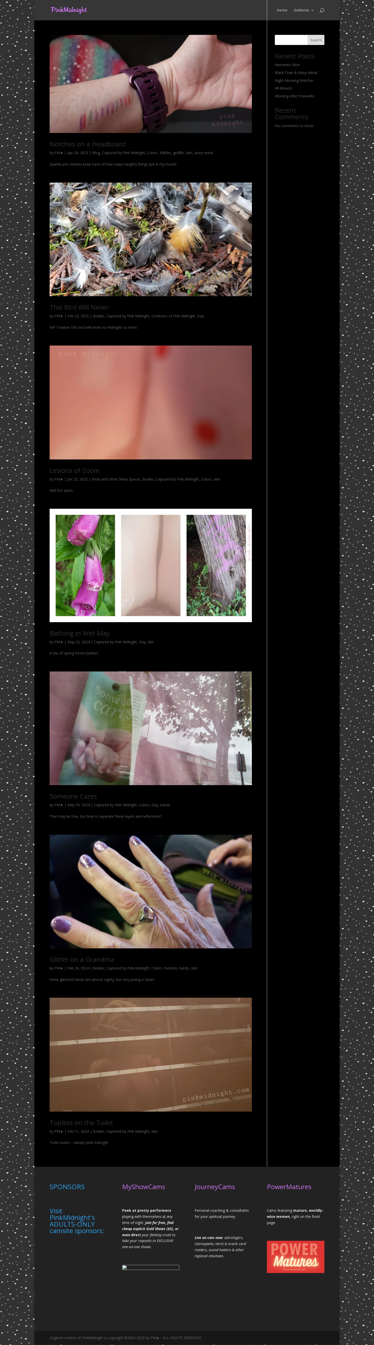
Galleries (301, 10)
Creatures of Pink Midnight (173, 315)
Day (200, 315)
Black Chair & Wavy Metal (296, 72)
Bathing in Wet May (80, 633)
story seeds (203, 152)
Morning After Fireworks (295, 96)
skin (189, 152)
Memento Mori (287, 64)
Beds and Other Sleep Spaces (116, 479)
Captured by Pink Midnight (123, 152)
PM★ (58, 152)
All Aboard (283, 88)
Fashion (170, 968)
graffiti (178, 152)
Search (316, 40)
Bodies (98, 315)
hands (165, 804)
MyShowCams (143, 1186)
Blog (96, 152)
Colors (152, 152)
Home (282, 10)
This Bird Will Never (79, 307)
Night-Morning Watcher (294, 80)
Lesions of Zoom (75, 470)
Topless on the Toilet (81, 1122)
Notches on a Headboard (88, 143)
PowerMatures (289, 1186)
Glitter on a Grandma (82, 959)
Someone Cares (73, 796)
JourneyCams (215, 1186)
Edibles (165, 152)
